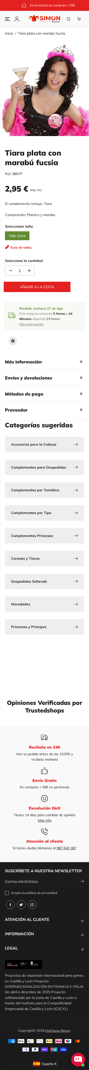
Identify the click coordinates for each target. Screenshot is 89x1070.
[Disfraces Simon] (44, 19)
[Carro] (79, 19)
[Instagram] (32, 904)
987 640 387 (66, 848)
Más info (44, 820)
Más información (31, 324)
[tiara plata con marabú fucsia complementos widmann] (45, 89)
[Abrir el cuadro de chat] (78, 1060)
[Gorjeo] (21, 904)
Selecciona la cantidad (24, 260)
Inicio (9, 33)
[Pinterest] (13, 341)
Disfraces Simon (57, 1030)
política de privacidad (41, 893)
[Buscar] (68, 19)
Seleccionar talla (19, 226)
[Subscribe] (82, 882)
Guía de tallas (21, 247)
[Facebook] (10, 904)
